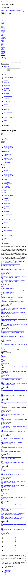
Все (4, 137)
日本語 (2, 35)
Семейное (6, 109)
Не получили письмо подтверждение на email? (12, 11)
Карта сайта (7, 571)
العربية (2, 33)
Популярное (7, 156)
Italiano (2, 27)
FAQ (5, 574)
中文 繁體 (3, 38)
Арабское (6, 80)
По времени (7, 162)
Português (3, 28)
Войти (2, 13)
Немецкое (6, 98)
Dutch (2, 24)
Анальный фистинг (9, 77)
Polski (2, 48)
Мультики (6, 93)
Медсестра (6, 88)
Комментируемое (8, 158)
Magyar (2, 49)
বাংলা (1, 45)
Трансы (5, 120)
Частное (6, 139)
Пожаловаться (7, 570)
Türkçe (2, 40)
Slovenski (3, 55)
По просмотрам (7, 154)
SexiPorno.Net (4, 555)
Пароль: (3, 9)
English (2, 20)
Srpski (2, 53)
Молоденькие (7, 90)
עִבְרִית (2, 34)
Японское (6, 125)
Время (2, 142)
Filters (2, 164)
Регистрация (8, 13)
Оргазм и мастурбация (9, 101)
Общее (5, 138)
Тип (2, 134)
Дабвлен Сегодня (8, 146)
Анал (5, 74)
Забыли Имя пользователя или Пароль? (11, 10)
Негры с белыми (8, 96)
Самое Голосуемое (5, 151)
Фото (5, 67)
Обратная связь (7, 568)
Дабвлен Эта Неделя (9, 147)
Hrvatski (3, 52)
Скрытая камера (8, 112)
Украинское (7, 122)
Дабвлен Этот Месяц (9, 148)
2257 (5, 572)
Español (2, 26)
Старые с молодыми (9, 117)
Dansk (2, 41)
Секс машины (7, 106)
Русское (6, 104)
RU (4, 57)
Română (3, 47)
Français (3, 22)
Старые (5, 114)
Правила (6, 567)
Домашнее (6, 82)
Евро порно (7, 85)
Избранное (6, 160)
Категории (6, 66)
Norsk (2, 43)
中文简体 (3, 37)
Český (2, 44)
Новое (5, 155)
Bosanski (3, 51)
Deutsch (2, 23)
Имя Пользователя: (5, 7)
